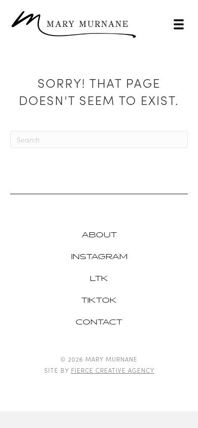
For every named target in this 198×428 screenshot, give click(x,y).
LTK (99, 278)
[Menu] (179, 24)
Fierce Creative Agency (112, 370)
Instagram (99, 257)
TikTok (99, 300)
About (99, 235)
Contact (99, 322)
